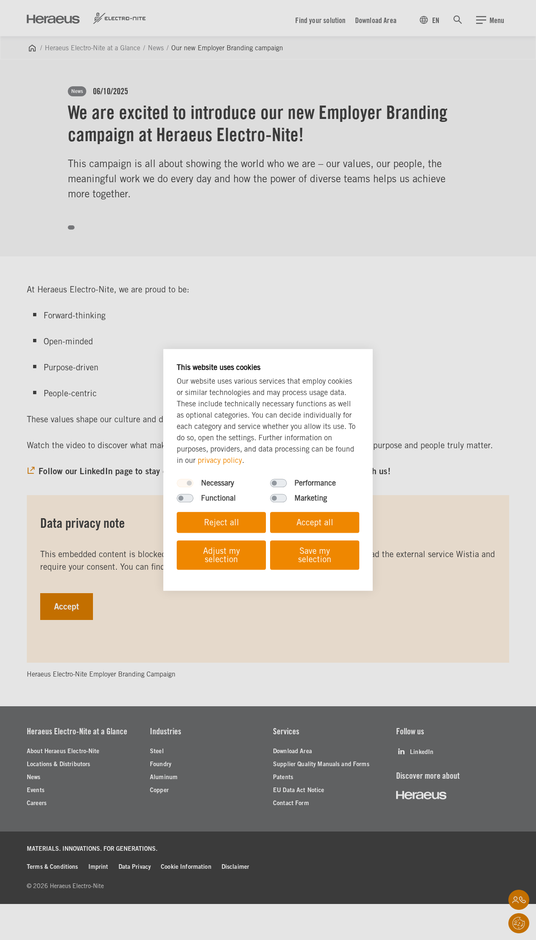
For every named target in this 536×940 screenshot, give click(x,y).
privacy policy (220, 460)
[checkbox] (185, 483)
